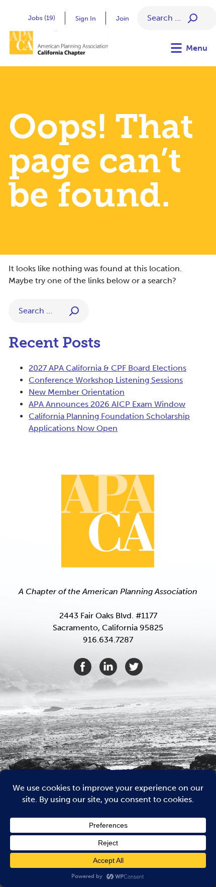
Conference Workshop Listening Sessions (106, 380)
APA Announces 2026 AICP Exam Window (107, 404)
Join (122, 18)
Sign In (85, 18)
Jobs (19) (41, 18)
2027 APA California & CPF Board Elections (107, 368)
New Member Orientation (77, 392)
